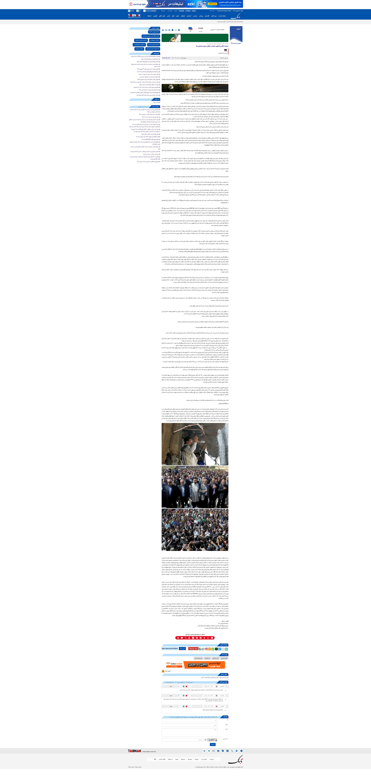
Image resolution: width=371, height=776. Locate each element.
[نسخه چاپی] (226, 649)
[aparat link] (178, 638)
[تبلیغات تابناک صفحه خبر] (236, 36)
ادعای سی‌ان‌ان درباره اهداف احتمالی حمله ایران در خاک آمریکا (144, 82)
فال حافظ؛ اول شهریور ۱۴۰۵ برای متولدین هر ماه (147, 137)
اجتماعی (189, 16)
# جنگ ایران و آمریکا (153, 45)
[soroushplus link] (197, 638)
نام (227, 720)
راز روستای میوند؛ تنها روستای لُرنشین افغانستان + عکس (214, 677)
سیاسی (195, 16)
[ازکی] (214, 4)
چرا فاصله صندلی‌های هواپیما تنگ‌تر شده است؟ (148, 72)
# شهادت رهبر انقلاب (139, 45)
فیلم (173, 16)
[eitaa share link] (209, 649)
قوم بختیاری (224, 658)
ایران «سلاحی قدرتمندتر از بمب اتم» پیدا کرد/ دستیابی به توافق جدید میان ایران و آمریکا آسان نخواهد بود (144, 121)
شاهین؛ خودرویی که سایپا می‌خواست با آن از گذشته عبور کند (144, 152)
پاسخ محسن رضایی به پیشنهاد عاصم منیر (149, 77)
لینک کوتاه (194, 648)
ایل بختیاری (215, 658)
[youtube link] (182, 638)
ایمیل (226, 724)
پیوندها (163, 11)
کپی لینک (182, 648)
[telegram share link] (219, 649)
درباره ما (212, 759)
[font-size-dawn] (172, 30)
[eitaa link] (189, 638)
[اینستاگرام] (206, 648)
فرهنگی (183, 16)
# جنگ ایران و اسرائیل (141, 40)
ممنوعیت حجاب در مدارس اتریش (151, 154)
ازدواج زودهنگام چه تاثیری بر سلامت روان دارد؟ (148, 162)
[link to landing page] (236, 16)
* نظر (227, 729)
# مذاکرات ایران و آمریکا (153, 49)
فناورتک (182, 11)
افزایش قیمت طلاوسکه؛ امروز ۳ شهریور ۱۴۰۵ (148, 79)
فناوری (155, 16)
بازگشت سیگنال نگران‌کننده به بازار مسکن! (149, 85)
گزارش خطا (168, 671)
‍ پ (175, 30)
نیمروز (193, 11)
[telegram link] (204, 638)
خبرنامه (196, 759)
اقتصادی (207, 16)
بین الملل (214, 16)
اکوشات (188, 11)
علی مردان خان (198, 658)
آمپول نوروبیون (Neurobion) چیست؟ (150, 139)
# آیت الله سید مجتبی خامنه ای (151, 36)
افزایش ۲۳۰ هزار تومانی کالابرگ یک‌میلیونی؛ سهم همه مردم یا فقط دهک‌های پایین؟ (145, 158)
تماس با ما (204, 759)
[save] (169, 30)
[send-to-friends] (166, 30)
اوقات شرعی (162, 759)
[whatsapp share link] (212, 649)
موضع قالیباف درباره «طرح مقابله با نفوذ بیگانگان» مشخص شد (144, 92)
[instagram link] (193, 638)
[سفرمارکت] (195, 665)
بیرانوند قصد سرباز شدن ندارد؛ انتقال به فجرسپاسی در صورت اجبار (145, 148)
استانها (149, 16)
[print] (163, 30)
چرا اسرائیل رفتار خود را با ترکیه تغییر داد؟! (149, 90)
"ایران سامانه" (131, 767)
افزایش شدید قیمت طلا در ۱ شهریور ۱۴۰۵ (149, 114)
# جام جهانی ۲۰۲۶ (154, 32)
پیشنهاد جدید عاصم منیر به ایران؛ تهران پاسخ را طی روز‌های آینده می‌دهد (145, 65)
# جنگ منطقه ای (154, 40)
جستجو (183, 759)
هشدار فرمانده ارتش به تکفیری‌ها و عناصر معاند (148, 62)
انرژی (177, 16)
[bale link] (200, 638)
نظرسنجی (170, 11)
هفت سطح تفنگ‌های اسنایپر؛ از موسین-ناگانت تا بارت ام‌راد (145, 56)
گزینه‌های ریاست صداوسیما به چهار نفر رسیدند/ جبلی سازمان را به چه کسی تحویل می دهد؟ (145, 111)
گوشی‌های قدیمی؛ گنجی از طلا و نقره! (150, 134)
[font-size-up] (179, 30)
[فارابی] (195, 38)
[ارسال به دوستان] (223, 649)
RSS (155, 759)
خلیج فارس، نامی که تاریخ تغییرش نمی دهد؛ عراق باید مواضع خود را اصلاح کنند (145, 143)
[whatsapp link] (208, 638)
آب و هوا (170, 759)
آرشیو (175, 11)
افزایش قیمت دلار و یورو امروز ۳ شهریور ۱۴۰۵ (148, 69)
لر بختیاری (207, 658)
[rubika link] (212, 638)
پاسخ (171, 686)
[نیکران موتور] (195, 88)
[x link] (185, 638)
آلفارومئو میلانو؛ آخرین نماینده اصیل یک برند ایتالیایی (146, 87)
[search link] (144, 11)
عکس (168, 16)
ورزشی (201, 16)
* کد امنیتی (225, 739)
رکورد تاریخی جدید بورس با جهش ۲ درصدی (148, 74)
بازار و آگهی (162, 16)
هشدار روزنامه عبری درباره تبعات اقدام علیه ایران (147, 95)
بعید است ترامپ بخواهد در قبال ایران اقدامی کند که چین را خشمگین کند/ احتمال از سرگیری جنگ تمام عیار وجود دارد (145, 130)
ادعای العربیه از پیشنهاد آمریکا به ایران (150, 59)
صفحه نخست (222, 16)
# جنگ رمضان (139, 49)
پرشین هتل (156, 102)
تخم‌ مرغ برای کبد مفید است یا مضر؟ (150, 117)
